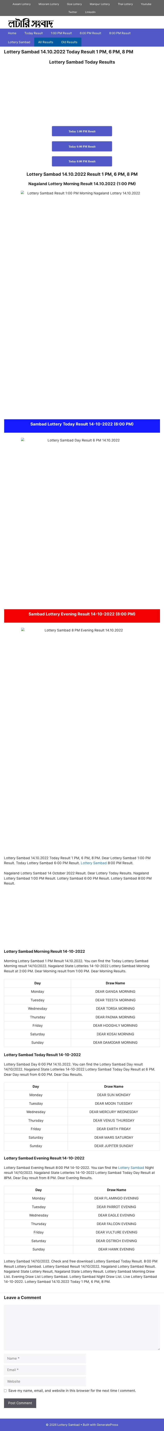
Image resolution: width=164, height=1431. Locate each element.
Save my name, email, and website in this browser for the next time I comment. (72, 1391)
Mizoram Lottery (49, 4)
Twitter (72, 12)
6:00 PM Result (90, 33)
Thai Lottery (125, 4)
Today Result (33, 33)
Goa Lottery (74, 4)
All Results (45, 42)
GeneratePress (107, 1425)
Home (12, 33)
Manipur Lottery (100, 4)
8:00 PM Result (120, 33)
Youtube (146, 4)
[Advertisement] (82, 97)
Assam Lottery (22, 4)
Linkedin (90, 12)
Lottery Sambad (19, 42)
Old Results (69, 42)
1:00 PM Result (61, 33)
